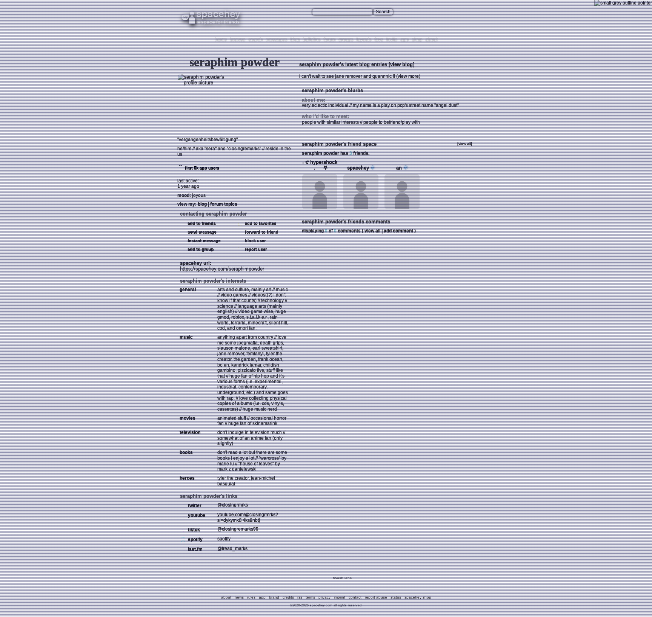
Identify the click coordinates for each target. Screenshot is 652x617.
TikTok (193, 529)
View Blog (401, 64)
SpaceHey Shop (417, 597)
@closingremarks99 (237, 528)
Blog (295, 39)
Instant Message (203, 240)
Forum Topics (223, 204)
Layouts (364, 39)
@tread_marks (232, 548)
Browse (237, 39)
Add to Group (200, 249)
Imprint (339, 597)
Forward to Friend (261, 232)
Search (383, 11)
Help (439, 12)
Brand (274, 597)
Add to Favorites (260, 223)
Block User (255, 240)
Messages (276, 39)
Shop (417, 39)
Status (396, 597)
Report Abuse (376, 597)
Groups (346, 39)
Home (221, 39)
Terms (310, 597)
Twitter (194, 505)
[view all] (464, 143)
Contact (355, 597)
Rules (251, 597)
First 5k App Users (201, 167)
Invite (391, 39)
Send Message (201, 232)
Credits (288, 597)
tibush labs (342, 578)
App (405, 39)
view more (408, 76)
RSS (299, 597)
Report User (255, 249)
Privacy (324, 597)
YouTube (196, 515)
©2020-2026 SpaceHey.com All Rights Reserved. (326, 605)
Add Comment (398, 230)
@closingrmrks (232, 504)
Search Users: (297, 11)
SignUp (468, 12)
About (431, 39)
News (239, 597)
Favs (379, 39)
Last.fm (195, 549)
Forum (329, 39)
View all (372, 230)
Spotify (195, 539)
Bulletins (311, 39)
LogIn (452, 12)
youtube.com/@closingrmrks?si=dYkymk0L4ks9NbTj (247, 517)
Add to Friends (200, 223)
